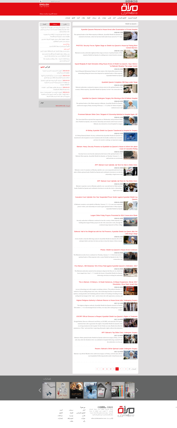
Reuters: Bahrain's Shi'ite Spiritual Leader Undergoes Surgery (116, 349)
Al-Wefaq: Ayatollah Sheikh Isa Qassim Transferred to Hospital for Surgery (111, 130)
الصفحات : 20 (132, 369)
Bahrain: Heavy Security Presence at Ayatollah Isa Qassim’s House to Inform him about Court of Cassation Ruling (107, 148)
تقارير (109, 18)
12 (103, 369)
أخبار (114, 18)
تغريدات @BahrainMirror (63, 105)
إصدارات (67, 18)
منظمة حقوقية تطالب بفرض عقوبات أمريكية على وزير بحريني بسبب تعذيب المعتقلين (55, 40)
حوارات (104, 18)
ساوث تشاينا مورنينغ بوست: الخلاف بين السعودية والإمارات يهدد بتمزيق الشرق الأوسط (57, 35)
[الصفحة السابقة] (123, 368)
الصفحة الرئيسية (132, 18)
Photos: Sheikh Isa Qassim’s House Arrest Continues (118, 250)
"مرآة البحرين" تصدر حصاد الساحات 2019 (133, 386)
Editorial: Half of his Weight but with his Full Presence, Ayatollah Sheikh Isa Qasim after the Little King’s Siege (105, 233)
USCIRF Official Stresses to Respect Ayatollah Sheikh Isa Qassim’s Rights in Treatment (106, 316)
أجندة (78, 18)
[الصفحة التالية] (100, 368)
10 (110, 369)
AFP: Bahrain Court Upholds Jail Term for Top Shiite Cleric (117, 181)
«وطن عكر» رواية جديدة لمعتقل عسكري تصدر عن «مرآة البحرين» (119, 387)
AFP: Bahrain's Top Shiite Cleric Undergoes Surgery (119, 332)
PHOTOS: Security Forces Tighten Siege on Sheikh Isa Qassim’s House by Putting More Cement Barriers (106, 47)
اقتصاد (88, 18)
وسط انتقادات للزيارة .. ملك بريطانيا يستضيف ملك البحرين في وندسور (56, 60)
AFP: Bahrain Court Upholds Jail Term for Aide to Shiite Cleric (116, 165)
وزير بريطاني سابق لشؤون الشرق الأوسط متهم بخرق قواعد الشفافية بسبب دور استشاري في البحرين (56, 55)
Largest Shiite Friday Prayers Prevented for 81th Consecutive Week (114, 215)
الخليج (73, 18)
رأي (99, 18)
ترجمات (94, 18)
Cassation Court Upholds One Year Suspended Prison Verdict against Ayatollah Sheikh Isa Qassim (106, 198)
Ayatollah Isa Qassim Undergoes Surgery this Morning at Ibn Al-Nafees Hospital (109, 98)
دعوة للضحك (51, 384)
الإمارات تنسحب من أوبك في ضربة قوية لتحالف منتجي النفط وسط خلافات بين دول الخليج (55, 77)
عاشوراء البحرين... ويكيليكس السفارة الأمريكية (92, 386)
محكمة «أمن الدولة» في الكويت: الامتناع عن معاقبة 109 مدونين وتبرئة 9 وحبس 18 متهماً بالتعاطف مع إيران (55, 82)
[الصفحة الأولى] (125, 368)
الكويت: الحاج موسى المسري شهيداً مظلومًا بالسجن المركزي (56, 72)
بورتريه (71, 415)
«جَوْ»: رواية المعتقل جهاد (64, 385)
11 (107, 369)
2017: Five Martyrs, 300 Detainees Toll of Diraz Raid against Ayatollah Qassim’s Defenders (106, 266)
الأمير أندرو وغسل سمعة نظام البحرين (59, 45)
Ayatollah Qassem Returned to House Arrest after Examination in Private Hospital (109, 29)
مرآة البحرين (129, 9)
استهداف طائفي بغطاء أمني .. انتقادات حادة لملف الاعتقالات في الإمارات (55, 88)
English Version (44, 5)
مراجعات (60, 415)
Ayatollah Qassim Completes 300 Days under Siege (119, 82)
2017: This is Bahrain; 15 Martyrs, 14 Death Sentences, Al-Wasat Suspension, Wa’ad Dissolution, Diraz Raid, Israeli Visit (108, 283)
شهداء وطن (78, 384)
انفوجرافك (70, 418)
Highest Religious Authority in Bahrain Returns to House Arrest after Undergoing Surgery (106, 300)
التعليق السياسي (121, 18)
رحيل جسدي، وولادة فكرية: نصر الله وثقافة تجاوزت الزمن (55, 50)
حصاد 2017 (106, 384)
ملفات (83, 18)
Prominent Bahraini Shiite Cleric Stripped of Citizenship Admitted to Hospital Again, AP (107, 114)
